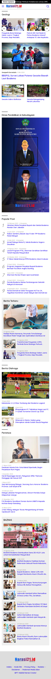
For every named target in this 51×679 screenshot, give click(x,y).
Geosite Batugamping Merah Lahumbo (35, 100)
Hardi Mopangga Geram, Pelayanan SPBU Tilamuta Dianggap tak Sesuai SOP (22, 477)
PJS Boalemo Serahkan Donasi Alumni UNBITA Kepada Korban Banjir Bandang (23, 502)
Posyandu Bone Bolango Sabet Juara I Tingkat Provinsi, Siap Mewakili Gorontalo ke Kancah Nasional (11, 35)
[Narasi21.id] (14, 6)
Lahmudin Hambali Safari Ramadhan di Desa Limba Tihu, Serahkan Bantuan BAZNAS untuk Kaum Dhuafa (32, 594)
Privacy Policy (29, 667)
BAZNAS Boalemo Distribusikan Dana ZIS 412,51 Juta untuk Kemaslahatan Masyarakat (24, 554)
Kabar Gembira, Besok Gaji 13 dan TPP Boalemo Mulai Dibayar (26, 235)
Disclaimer (16, 670)
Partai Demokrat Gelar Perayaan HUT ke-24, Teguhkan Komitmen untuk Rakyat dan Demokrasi (27, 292)
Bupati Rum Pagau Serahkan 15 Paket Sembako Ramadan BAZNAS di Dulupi (32, 605)
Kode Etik (18, 667)
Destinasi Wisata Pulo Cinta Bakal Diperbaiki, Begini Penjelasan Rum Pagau (22, 468)
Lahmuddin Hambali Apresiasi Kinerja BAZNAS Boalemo (32, 627)
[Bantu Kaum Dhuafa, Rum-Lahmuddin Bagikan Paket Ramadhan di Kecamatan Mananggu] (9, 638)
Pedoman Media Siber (31, 670)
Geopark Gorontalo (9, 72)
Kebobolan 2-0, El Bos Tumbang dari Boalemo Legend (23, 403)
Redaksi (41, 667)
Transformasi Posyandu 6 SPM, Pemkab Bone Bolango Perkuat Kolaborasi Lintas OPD (29, 343)
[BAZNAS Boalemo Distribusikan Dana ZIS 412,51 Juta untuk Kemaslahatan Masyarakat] (25, 536)
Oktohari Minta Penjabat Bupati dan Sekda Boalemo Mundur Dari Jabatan (28, 226)
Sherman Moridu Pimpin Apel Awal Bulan (23, 275)
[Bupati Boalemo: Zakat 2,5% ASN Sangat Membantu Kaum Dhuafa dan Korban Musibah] (9, 573)
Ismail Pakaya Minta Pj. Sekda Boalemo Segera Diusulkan (25, 243)
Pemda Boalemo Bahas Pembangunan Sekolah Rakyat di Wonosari (25, 283)
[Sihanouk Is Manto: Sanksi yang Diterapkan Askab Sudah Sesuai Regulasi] (8, 421)
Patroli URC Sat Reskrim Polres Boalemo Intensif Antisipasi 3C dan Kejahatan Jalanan (38, 35)
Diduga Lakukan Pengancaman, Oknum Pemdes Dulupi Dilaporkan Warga (23, 494)
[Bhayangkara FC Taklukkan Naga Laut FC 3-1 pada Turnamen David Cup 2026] (8, 411)
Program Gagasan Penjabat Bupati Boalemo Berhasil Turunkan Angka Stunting (25, 267)
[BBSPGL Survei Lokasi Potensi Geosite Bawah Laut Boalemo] (25, 56)
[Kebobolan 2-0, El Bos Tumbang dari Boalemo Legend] (25, 385)
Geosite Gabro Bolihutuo (11, 99)
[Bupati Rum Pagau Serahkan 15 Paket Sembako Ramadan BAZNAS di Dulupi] (9, 605)
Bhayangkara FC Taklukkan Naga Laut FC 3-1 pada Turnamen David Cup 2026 (32, 410)
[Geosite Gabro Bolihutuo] (13, 91)
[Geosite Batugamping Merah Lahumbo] (38, 91)
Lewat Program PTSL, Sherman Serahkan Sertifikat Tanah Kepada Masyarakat (27, 252)
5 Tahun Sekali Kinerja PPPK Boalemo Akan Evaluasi (27, 259)
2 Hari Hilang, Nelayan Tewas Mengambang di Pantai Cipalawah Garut (22, 511)
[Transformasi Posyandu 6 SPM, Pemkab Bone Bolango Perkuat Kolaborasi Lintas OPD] (9, 343)
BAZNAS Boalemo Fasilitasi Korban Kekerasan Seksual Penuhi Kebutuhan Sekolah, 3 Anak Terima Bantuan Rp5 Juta (32, 562)
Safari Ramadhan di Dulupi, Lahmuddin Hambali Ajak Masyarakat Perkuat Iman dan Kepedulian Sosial (32, 616)
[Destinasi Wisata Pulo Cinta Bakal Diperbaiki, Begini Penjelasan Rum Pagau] (25, 449)
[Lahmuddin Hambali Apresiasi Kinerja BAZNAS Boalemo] (9, 627)
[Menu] (3, 6)
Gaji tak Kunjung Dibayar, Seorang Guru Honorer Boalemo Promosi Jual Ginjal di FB (25, 485)
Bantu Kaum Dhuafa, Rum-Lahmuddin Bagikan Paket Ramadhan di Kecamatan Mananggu (32, 637)
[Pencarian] (47, 6)
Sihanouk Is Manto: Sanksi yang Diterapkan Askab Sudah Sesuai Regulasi (31, 421)
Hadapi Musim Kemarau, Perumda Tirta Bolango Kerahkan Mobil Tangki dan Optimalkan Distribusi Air (24, 335)
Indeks (9, 667)
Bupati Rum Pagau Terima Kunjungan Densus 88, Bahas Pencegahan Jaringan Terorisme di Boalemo (32, 584)
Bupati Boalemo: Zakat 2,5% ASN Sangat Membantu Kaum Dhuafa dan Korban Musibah (32, 573)
